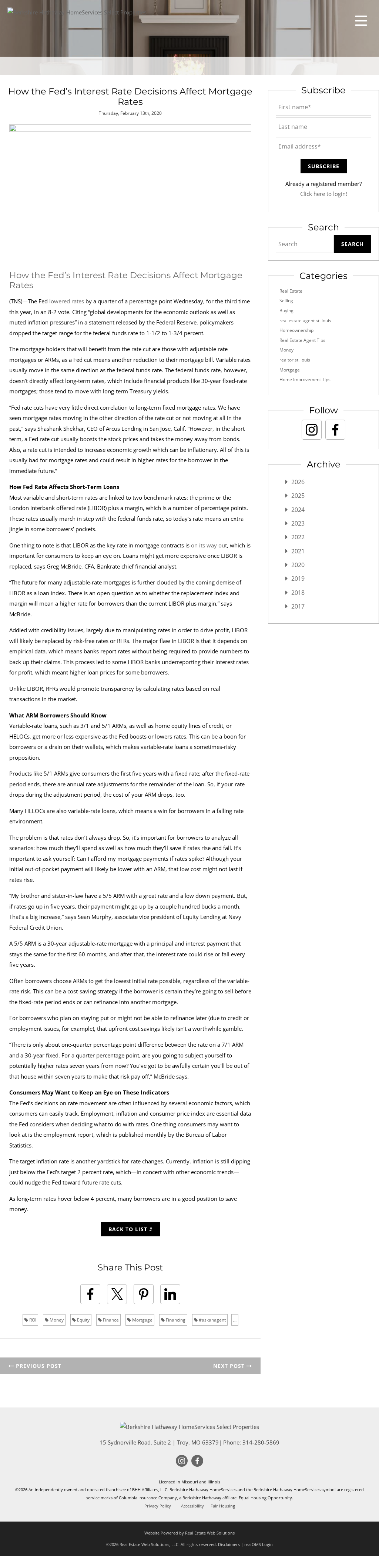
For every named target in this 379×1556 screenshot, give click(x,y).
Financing (175, 1320)
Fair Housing (223, 1506)
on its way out (209, 545)
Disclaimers (229, 1544)
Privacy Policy (157, 1506)
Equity (83, 1320)
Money (56, 1320)
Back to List (128, 1229)
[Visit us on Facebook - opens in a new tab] (335, 430)
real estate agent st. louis (305, 320)
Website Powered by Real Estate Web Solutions (189, 1533)
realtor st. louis (294, 360)
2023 (298, 523)
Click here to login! (323, 193)
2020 (298, 565)
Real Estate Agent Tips (302, 340)
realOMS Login (258, 1544)
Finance (110, 1320)
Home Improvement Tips (305, 379)
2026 (298, 482)
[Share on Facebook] (90, 1294)
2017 (298, 606)
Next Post (229, 1365)
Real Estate (290, 291)
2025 (298, 496)
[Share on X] (117, 1294)
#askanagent (212, 1320)
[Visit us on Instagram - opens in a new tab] (312, 430)
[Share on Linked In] (170, 1294)
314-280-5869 (260, 1442)
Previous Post (37, 1365)
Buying (286, 310)
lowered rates (66, 301)
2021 (298, 551)
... (235, 1320)
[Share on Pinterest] (144, 1294)
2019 (298, 578)
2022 (298, 537)
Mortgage (141, 1320)
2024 (298, 510)
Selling (286, 300)
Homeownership (296, 330)
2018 (298, 593)
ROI (32, 1320)
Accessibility (192, 1506)
